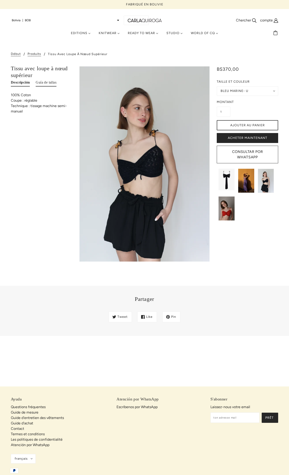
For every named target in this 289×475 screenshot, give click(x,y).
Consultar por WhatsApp (247, 154)
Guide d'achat (22, 423)
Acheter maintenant (247, 138)
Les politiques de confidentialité (37, 439)
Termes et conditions (28, 434)
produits (34, 54)
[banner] (144, 20)
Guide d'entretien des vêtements (37, 418)
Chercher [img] (244, 20)
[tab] (20, 83)
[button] (65, 20)
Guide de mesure (24, 412)
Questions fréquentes (28, 407)
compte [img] (267, 20)
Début (16, 54)
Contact (17, 428)
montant (223, 102)
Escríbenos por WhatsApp (137, 407)
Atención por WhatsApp (30, 445)
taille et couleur (233, 82)
